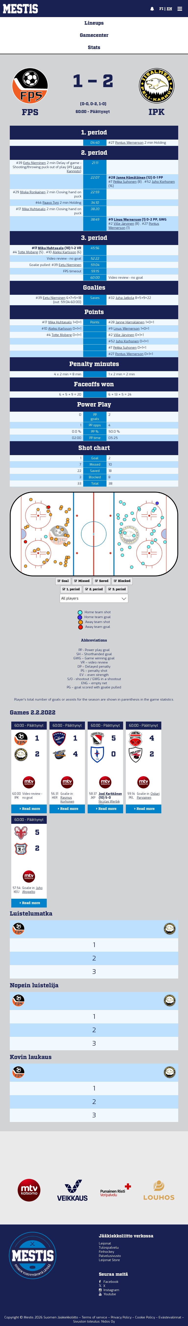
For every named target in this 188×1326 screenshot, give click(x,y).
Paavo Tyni (51, 203)
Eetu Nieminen (34, 163)
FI (161, 9)
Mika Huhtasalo (34, 209)
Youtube (110, 1294)
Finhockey (106, 1252)
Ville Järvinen (124, 224)
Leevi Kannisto (74, 169)
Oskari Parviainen (148, 796)
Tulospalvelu (109, 1247)
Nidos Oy (108, 1321)
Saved (103, 581)
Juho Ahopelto (32, 890)
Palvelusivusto (110, 1256)
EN (169, 9)
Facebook (111, 1282)
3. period (119, 589)
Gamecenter (94, 35)
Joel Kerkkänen (110, 794)
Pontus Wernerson (129, 143)
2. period (96, 589)
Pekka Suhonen (125, 182)
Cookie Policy (145, 1317)
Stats (94, 47)
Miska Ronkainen (33, 192)
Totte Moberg (28, 252)
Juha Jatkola (125, 298)
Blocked (123, 581)
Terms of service (95, 1317)
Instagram (111, 1290)
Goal (65, 581)
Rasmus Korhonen (67, 800)
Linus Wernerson (127, 219)
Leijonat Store (109, 1260)
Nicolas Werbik (109, 802)
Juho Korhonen (163, 182)
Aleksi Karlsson (64, 252)
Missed (84, 581)
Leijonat (105, 1243)
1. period (73, 589)
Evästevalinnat (170, 1317)
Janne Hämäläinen (130, 177)
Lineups (94, 23)
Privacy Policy (121, 1317)
